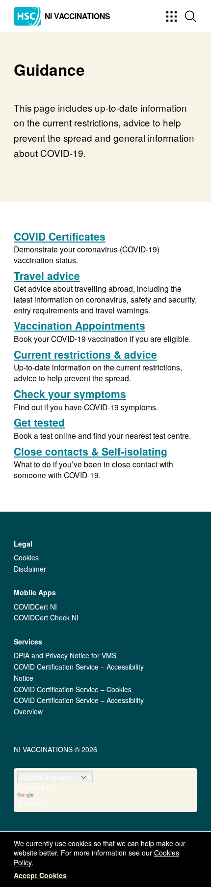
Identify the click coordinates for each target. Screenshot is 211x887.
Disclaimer (30, 569)
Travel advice (47, 275)
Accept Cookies (40, 875)
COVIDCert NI (35, 607)
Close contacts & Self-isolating (90, 451)
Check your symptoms (70, 393)
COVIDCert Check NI (46, 617)
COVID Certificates (60, 236)
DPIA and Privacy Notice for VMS (65, 655)
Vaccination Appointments (79, 325)
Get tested (39, 422)
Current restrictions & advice (85, 354)
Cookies (26, 557)
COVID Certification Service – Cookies (73, 689)
